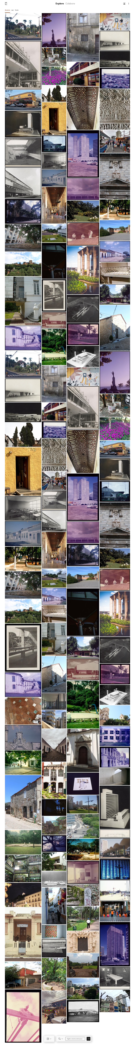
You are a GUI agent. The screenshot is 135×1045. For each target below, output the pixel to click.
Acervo (7, 10)
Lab (12, 10)
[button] (124, 4)
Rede (16, 10)
